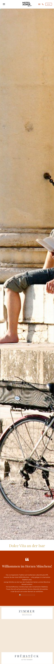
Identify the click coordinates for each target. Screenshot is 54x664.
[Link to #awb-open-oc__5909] (4, 4)
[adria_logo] (27, 2)
